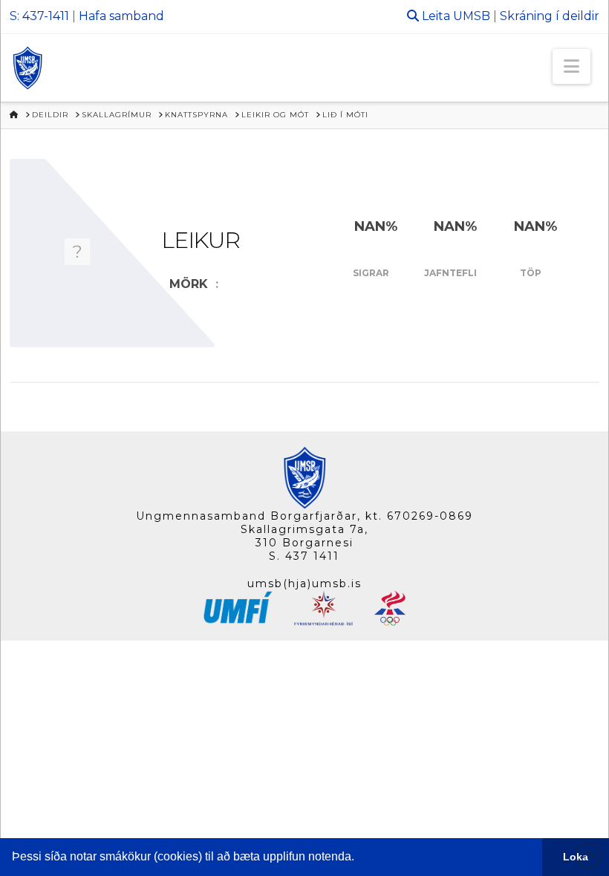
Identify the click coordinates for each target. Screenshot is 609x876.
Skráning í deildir (549, 16)
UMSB (471, 16)
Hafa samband (121, 16)
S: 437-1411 (39, 16)
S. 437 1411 (304, 556)
